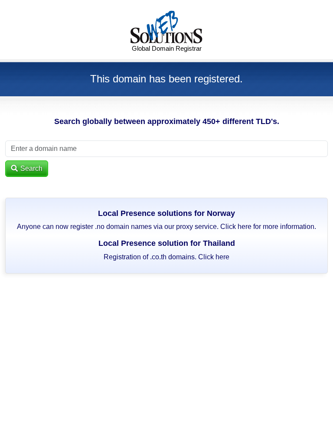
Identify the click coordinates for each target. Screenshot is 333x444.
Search (30, 168)
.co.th (158, 257)
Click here (235, 226)
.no (99, 226)
